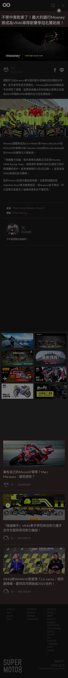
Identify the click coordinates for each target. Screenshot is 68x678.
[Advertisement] (34, 36)
